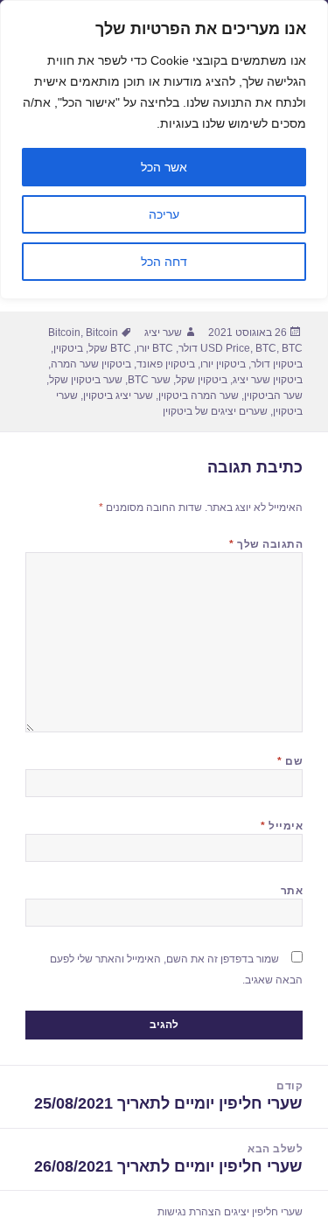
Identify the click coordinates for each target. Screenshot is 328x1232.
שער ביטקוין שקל (85, 380)
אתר (292, 891)
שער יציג (163, 332)
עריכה (164, 214)
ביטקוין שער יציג (268, 380)
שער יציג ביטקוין (118, 395)
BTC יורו (154, 348)
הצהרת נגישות (189, 1212)
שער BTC (149, 380)
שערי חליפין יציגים (263, 1212)
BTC (265, 348)
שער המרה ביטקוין (198, 395)
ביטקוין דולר (277, 364)
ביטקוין (68, 348)
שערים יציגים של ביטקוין (215, 411)
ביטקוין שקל (201, 380)
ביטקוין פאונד (165, 364)
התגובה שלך (266, 544)
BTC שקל (109, 348)
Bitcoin (64, 332)
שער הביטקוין (273, 395)
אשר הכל (164, 167)
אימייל (282, 826)
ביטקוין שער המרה (91, 364)
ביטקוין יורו (223, 364)
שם (290, 761)
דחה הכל (164, 262)
